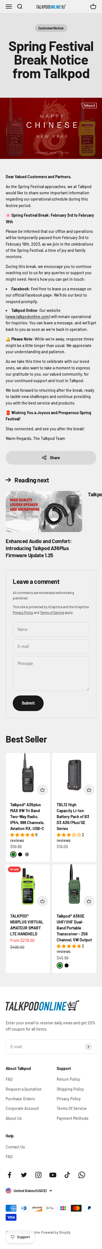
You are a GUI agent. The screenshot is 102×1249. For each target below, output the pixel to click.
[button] (22, 834)
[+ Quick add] (42, 790)
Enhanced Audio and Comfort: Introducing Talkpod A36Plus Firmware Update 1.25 (39, 548)
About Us (14, 1118)
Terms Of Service (72, 1108)
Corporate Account (22, 1108)
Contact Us (15, 1146)
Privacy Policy (23, 612)
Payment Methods (72, 1118)
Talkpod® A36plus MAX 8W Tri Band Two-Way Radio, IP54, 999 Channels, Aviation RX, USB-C (27, 816)
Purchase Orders (20, 1098)
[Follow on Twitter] (24, 1175)
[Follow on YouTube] (53, 1175)
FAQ (9, 1079)
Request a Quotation (24, 1089)
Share (55, 457)
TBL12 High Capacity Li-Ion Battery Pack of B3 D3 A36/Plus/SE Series (73, 816)
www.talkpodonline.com (28, 316)
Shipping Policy (70, 1089)
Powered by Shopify (56, 1232)
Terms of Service (52, 612)
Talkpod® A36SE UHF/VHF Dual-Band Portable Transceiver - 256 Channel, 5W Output (74, 928)
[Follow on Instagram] (38, 1175)
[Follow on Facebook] (9, 1175)
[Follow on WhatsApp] (82, 1175)
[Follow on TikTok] (67, 1175)
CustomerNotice (51, 28)
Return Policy (68, 1079)
